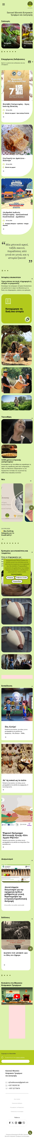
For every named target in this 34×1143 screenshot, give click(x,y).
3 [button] (7, 51)
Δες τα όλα (30, 481)
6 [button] (15, 51)
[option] (10, 35)
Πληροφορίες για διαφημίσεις (17, 1107)
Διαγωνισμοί (7, 859)
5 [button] (12, 51)
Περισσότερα (30, 22)
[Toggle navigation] (3, 4)
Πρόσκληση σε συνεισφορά (17, 1111)
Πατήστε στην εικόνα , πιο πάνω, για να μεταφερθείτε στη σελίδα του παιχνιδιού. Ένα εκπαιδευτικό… (16, 842)
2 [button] (4, 51)
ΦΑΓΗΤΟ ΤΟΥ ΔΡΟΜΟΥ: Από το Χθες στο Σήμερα (16, 954)
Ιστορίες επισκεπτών (11, 277)
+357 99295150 (13, 1085)
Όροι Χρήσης (17, 1099)
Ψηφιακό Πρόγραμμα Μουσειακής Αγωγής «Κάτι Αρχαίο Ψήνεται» (15, 835)
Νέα (3, 479)
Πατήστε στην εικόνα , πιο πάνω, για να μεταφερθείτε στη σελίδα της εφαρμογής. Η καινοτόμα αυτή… (15, 785)
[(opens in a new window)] (10, 1123)
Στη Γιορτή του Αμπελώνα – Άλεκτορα (14, 159)
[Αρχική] (30, 4)
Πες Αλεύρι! (10, 726)
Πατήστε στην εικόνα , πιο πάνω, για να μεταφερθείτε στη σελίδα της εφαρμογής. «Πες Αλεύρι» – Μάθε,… (16, 731)
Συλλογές (5, 21)
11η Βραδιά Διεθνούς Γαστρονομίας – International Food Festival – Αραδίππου (15, 214)
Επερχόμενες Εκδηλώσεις (13, 59)
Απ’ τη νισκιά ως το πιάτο (14, 780)
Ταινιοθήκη (6, 417)
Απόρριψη (10, 577)
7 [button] (18, 543)
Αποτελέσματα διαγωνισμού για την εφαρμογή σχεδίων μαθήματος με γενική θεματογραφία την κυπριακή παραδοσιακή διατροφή (16, 894)
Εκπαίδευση (6, 686)
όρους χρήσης (20, 1057)
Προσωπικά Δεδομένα (17, 1103)
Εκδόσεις (5, 917)
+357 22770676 (14, 1088)
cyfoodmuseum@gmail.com (18, 1082)
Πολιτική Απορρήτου (16, 574)
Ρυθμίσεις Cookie (21, 577)
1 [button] (1, 51)
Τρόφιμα (7, 43)
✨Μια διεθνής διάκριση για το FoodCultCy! (7, 533)
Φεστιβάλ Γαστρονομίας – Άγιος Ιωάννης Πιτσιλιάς (16, 105)
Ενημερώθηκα (17, 581)
